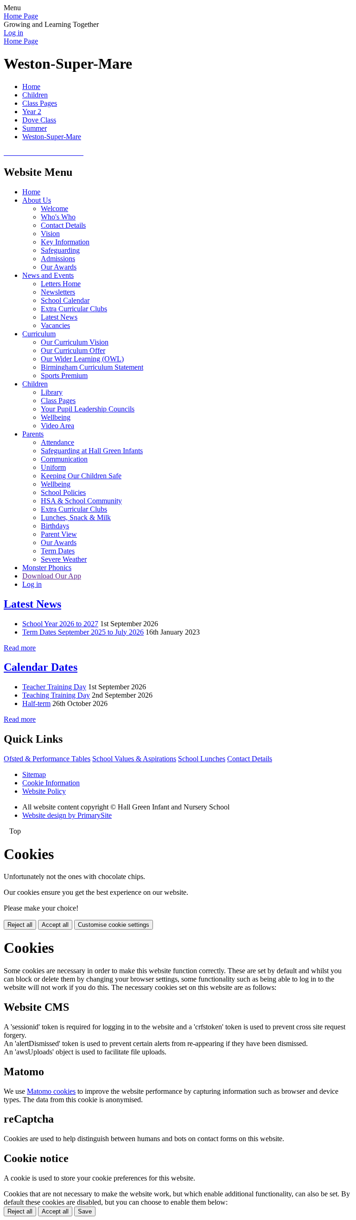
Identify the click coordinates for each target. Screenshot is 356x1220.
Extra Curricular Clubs (74, 309)
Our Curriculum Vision (74, 342)
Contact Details (63, 225)
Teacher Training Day (54, 687)
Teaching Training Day (56, 695)
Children (35, 95)
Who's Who (58, 217)
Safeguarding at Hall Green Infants (92, 451)
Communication (64, 459)
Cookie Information (51, 783)
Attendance (57, 442)
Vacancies (55, 325)
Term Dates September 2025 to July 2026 (83, 632)
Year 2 (31, 112)
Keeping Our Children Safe (81, 476)
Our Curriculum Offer (73, 350)
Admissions (58, 259)
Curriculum (39, 334)
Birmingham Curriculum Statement (92, 367)
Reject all (19, 924)
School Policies (63, 492)
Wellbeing (55, 417)
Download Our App (51, 576)
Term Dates (58, 551)
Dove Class (39, 120)
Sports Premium (64, 375)
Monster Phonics (46, 567)
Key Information (65, 242)
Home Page (21, 16)
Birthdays (55, 526)
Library (52, 392)
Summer (34, 128)
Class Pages (39, 103)
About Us (36, 200)
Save (85, 1211)
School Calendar (65, 300)
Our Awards (58, 267)
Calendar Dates (40, 667)
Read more (20, 648)
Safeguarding (60, 250)
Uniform (53, 467)
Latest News (59, 317)
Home (31, 86)
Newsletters (58, 292)
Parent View (59, 534)
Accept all (55, 924)
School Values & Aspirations (134, 759)
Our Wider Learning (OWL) (82, 359)
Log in (13, 33)
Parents (33, 434)
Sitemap (34, 774)
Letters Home (61, 284)
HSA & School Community (81, 501)
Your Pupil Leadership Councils (87, 409)
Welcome (54, 208)
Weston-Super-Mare (51, 137)
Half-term (36, 703)
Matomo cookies (51, 1091)
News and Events (48, 275)
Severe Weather (64, 559)
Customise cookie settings (113, 924)
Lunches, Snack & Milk (76, 517)
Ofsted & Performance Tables (47, 759)
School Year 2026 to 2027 (60, 624)
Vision (50, 234)
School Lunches (201, 759)
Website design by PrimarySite (67, 815)
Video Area (57, 426)
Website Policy (44, 791)
